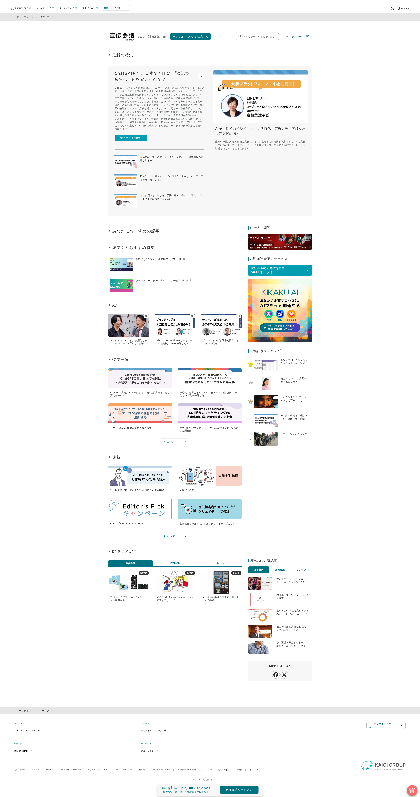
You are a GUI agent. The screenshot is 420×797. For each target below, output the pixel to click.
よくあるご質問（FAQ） (220, 769)
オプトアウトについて (163, 769)
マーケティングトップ (24, 730)
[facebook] (275, 674)
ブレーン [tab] (219, 563)
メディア (44, 17)
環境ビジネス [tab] (89, 8)
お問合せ (241, 769)
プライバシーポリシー (125, 769)
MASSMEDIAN (21, 750)
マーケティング (25, 17)
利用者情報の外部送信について (191, 769)
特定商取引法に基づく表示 (72, 769)
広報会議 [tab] (175, 563)
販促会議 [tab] (130, 563)
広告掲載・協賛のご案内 (99, 769)
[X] (284, 674)
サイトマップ (255, 769)
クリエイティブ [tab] (66, 8)
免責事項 (51, 769)
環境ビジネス (147, 750)
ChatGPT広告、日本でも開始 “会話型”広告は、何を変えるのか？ (153, 76)
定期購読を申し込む (239, 789)
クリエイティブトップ (151, 730)
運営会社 (37, 769)
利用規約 (144, 769)
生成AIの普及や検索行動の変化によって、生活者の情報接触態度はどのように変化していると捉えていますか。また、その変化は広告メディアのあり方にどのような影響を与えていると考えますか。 (260, 145)
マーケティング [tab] (43, 8)
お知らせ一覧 (21, 769)
